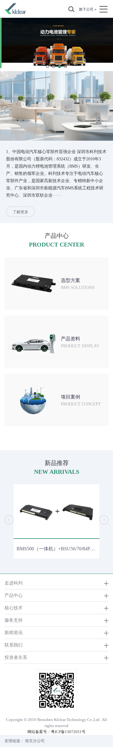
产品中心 (14, 595)
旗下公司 (86, 9)
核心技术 (14, 607)
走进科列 (14, 582)
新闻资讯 (14, 632)
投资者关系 (16, 657)
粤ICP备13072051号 (68, 731)
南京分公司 (35, 741)
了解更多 (20, 212)
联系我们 (14, 644)
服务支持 (14, 620)
